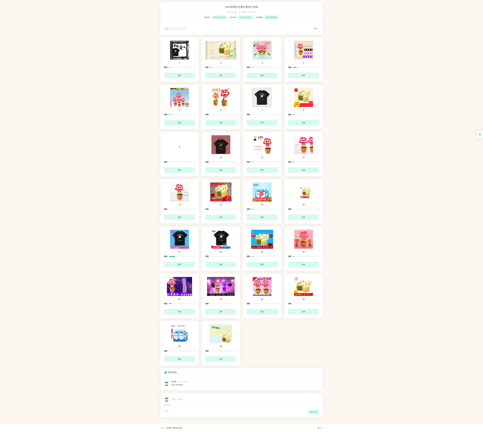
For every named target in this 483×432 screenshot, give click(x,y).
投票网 (169, 428)
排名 (315, 28)
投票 (179, 75)
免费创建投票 (177, 428)
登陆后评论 (313, 412)
